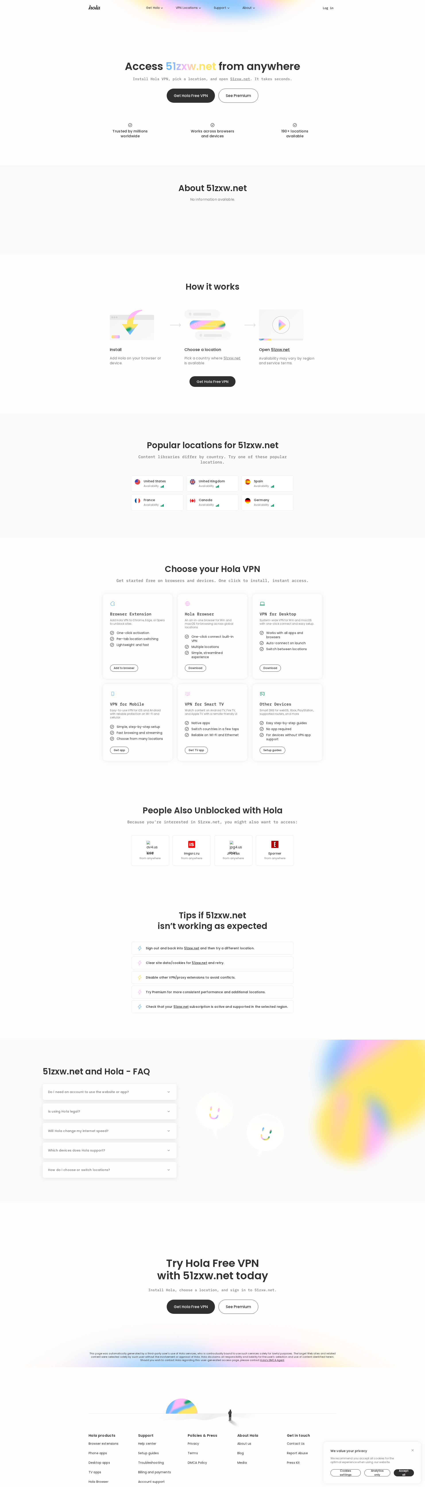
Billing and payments (154, 1472)
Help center (147, 1444)
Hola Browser (98, 1482)
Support (220, 8)
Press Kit (293, 1463)
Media (242, 1463)
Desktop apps (99, 1463)
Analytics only (377, 1472)
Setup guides (272, 750)
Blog (240, 1453)
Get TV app (196, 750)
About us (244, 1444)
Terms (193, 1453)
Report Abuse (297, 1453)
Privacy (193, 1444)
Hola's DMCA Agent (272, 1360)
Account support (151, 1482)
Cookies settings (346, 1472)
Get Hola (153, 8)
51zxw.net (240, 79)
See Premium (238, 95)
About (247, 8)
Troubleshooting (151, 1463)
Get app (119, 750)
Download (195, 668)
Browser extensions (104, 1444)
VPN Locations (187, 8)
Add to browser (124, 668)
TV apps (95, 1472)
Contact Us (296, 1444)
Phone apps (98, 1453)
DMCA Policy (197, 1463)
